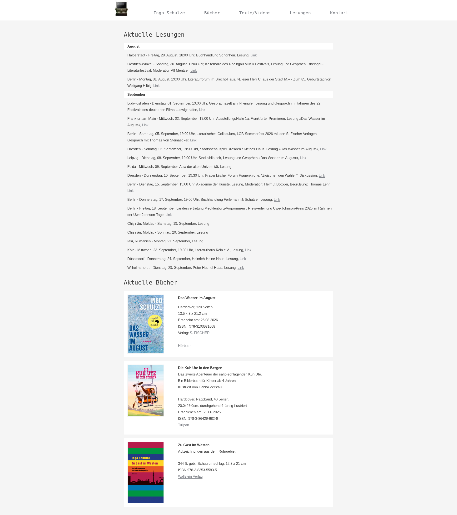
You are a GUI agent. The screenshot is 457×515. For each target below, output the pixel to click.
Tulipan (183, 425)
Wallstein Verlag (190, 476)
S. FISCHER (200, 333)
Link (253, 55)
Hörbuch (184, 346)
